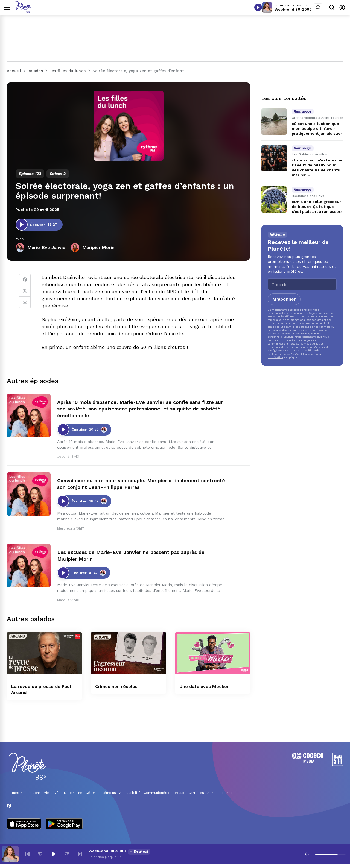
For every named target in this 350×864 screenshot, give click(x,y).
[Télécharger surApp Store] (24, 824)
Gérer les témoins (101, 793)
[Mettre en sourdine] (307, 854)
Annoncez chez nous (224, 793)
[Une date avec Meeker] (212, 653)
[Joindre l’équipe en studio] (318, 7)
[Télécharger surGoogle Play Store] (64, 824)
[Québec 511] (337, 764)
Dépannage (73, 793)
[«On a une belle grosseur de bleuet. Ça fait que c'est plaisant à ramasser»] (274, 199)
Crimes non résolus (116, 686)
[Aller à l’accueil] (23, 11)
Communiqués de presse (164, 793)
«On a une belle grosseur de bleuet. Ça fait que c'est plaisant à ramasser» (317, 206)
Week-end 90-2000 (293, 9)
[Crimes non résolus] (128, 653)
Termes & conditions (24, 793)
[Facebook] (25, 279)
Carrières (196, 793)
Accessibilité (130, 793)
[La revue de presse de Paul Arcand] (44, 653)
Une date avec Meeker (204, 686)
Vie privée (52, 793)
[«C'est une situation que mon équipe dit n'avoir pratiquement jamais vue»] (274, 121)
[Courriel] (25, 302)
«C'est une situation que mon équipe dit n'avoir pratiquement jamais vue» (317, 128)
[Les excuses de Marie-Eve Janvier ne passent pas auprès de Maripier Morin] (29, 565)
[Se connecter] (342, 7)
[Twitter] (25, 291)
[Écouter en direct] (258, 7)
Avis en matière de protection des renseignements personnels (298, 333)
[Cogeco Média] (307, 761)
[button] (27, 853)
